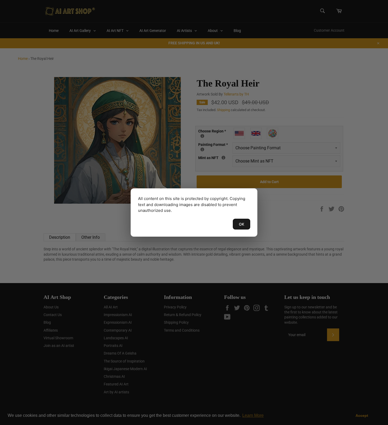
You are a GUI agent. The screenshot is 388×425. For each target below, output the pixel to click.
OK (241, 224)
